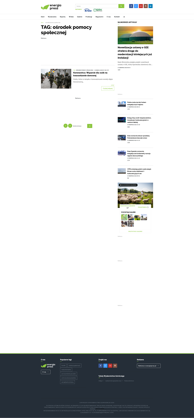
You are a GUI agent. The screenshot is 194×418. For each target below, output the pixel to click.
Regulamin (99, 17)
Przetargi (89, 17)
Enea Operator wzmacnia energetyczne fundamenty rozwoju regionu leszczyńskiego (139, 154)
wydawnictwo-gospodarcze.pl (113, 381)
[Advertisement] (78, 50)
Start (42, 17)
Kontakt (117, 17)
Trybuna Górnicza (129, 381)
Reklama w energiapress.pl (147, 366)
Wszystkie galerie (135, 231)
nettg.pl (101, 381)
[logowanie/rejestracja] (123, 16)
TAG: (74, 70)
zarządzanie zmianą (67, 382)
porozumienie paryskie (68, 374)
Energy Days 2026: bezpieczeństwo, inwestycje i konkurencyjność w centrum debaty (139, 120)
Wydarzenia (52, 17)
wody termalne (66, 369)
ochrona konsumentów (68, 378)
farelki (63, 365)
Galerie (79, 17)
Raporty (63, 17)
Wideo (71, 17)
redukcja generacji (74, 365)
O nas (109, 17)
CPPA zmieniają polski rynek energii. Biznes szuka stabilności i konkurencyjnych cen (139, 171)
